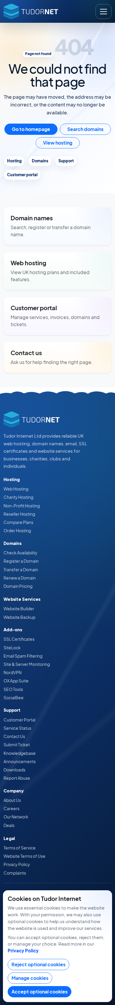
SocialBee (14, 697)
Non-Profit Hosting (22, 505)
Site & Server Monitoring (27, 664)
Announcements (20, 761)
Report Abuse (17, 778)
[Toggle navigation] (103, 11)
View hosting (57, 143)
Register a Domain (21, 561)
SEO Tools (13, 689)
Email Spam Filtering (23, 655)
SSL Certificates (19, 639)
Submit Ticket (17, 744)
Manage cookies (30, 978)
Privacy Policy (17, 864)
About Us (12, 800)
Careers (11, 808)
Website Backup (19, 617)
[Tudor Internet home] (31, 11)
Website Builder (19, 608)
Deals (9, 825)
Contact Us (14, 736)
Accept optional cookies (40, 991)
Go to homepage (31, 129)
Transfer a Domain (21, 569)
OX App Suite (16, 680)
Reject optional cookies (38, 964)
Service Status (17, 728)
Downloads (14, 769)
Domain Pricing (18, 586)
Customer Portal (19, 719)
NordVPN (13, 672)
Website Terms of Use (24, 856)
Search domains (85, 129)
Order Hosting (17, 530)
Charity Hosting (18, 497)
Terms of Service (20, 847)
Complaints (15, 872)
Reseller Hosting (19, 514)
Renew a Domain (20, 577)
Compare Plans (18, 522)
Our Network (16, 816)
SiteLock (12, 647)
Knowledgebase (20, 753)
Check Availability (20, 552)
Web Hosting (16, 488)
